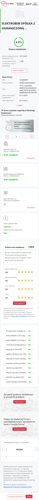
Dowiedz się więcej (19, 429)
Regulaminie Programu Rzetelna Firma (17, 487)
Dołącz (29, 496)
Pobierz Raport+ (19, 402)
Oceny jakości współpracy (19, 316)
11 (33, 457)
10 (31, 457)
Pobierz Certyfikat (18, 70)
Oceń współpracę (19, 303)
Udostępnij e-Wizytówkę (15, 496)
